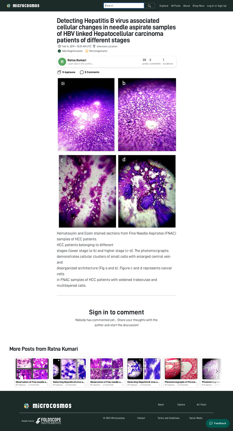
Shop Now (198, 5)
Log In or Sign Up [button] (217, 5)
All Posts (175, 5)
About (186, 5)
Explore (164, 5)
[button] (32, 372)
